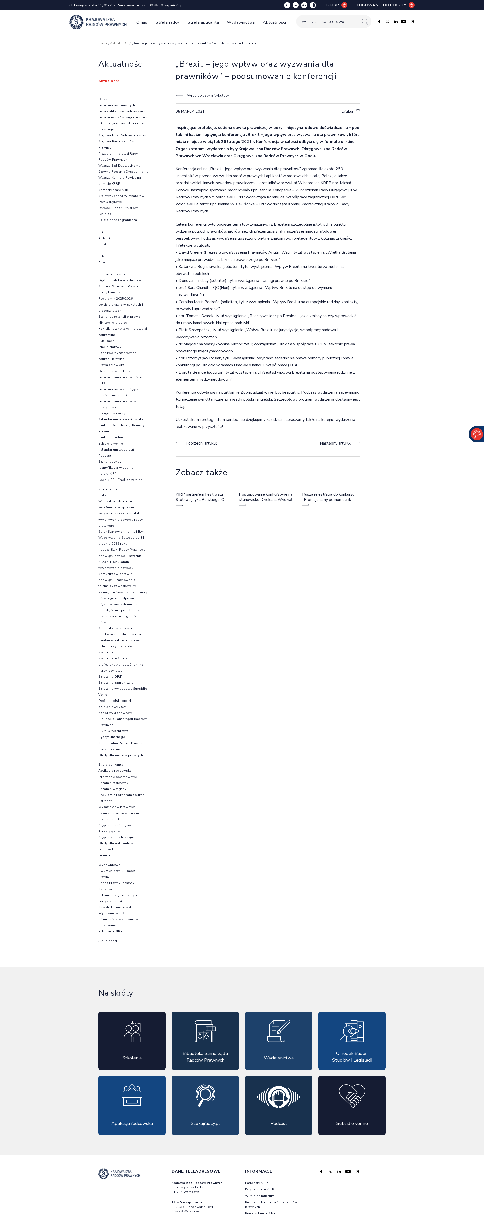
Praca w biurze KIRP (260, 1213)
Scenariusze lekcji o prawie (119, 317)
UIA (101, 256)
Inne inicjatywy (110, 347)
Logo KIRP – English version (120, 480)
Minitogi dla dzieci (113, 323)
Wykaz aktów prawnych (117, 807)
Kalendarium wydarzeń (116, 450)
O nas (141, 22)
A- (287, 5)
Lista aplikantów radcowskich (122, 111)
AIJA (101, 262)
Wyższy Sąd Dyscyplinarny (119, 166)
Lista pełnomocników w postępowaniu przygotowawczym (117, 407)
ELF (101, 268)
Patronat (105, 801)
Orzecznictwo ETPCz (114, 371)
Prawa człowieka (111, 365)
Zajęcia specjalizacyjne (116, 837)
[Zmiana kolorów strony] (313, 5)
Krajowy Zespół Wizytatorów (121, 196)
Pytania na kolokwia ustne (119, 813)
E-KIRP (332, 5)
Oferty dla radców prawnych (120, 755)
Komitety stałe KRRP (114, 190)
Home (102, 43)
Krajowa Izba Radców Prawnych (123, 135)
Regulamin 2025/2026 (115, 299)
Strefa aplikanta (203, 22)
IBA (101, 232)
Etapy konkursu (110, 292)
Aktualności (274, 22)
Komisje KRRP (109, 184)
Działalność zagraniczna (117, 220)
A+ (304, 5)
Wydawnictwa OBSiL (114, 913)
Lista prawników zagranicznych (123, 117)
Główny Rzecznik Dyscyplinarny (123, 172)
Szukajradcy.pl (109, 462)
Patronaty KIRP (256, 1183)
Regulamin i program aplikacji (122, 795)
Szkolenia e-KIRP (111, 819)
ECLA (102, 244)
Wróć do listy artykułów (208, 95)
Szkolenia (105, 652)
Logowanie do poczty (381, 5)
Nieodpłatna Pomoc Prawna (120, 743)
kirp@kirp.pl (174, 5)
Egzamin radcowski (113, 783)
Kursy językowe (110, 671)
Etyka (102, 495)
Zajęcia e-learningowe (115, 825)
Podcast (104, 456)
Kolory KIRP (107, 474)
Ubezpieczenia (109, 749)
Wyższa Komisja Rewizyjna (119, 178)
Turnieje (104, 855)
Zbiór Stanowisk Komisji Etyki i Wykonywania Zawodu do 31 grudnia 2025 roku (122, 538)
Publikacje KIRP (110, 931)
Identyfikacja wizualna (115, 468)
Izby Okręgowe (110, 202)
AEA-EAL (105, 238)
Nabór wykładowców (115, 713)
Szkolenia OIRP (110, 677)
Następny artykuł (335, 443)
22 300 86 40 (152, 5)
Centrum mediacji (112, 437)
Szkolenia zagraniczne (115, 683)
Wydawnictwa (241, 22)
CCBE (102, 226)
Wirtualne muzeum (259, 1196)
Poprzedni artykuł (201, 443)
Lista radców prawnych (116, 105)
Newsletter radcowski (115, 907)
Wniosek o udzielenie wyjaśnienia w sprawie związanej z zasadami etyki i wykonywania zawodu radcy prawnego (120, 513)
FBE (101, 250)
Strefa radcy (167, 22)
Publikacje (106, 341)
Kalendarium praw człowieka (121, 419)
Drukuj (347, 111)
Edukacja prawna (112, 274)
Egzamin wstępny (112, 789)
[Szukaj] (365, 21)
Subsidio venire (110, 443)
